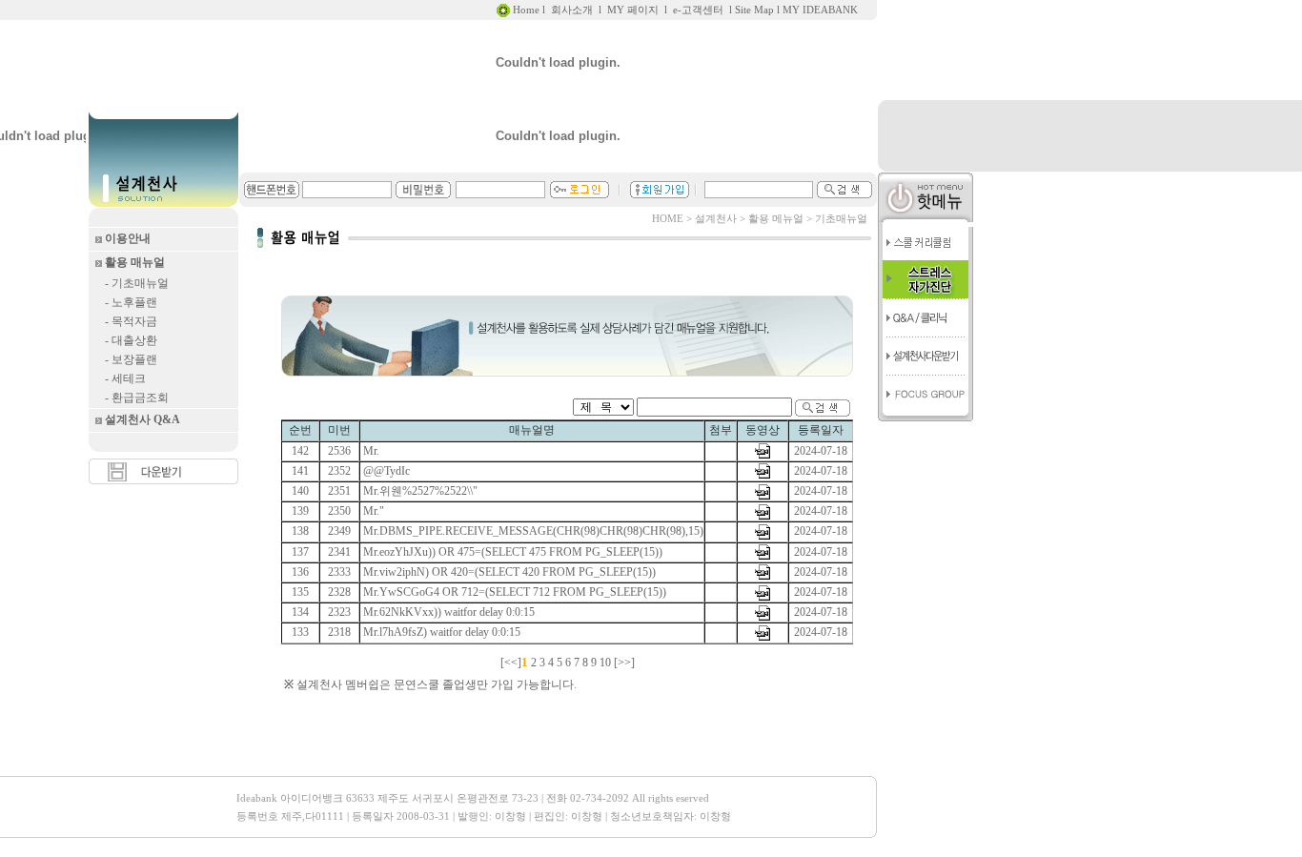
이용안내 (128, 238)
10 (605, 662)
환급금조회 (139, 397)
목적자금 (133, 321)
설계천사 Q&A (142, 419)
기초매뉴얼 (139, 283)
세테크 (127, 378)
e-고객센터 (698, 9)
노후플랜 (133, 302)
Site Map (754, 9)
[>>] (624, 662)
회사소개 (572, 9)
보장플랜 (133, 359)
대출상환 (133, 340)
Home (524, 9)
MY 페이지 (633, 9)
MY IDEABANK (820, 9)
